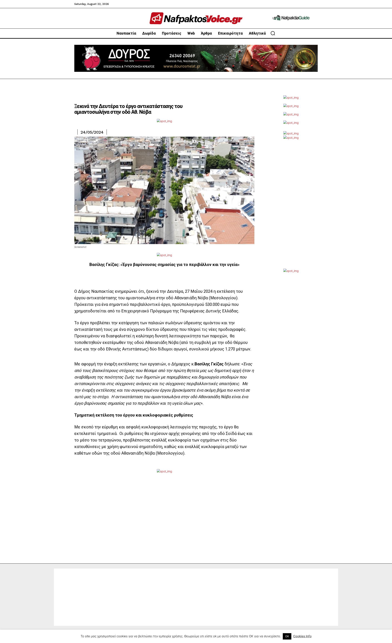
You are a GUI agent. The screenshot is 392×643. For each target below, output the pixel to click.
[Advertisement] (291, 207)
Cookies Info (302, 636)
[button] (273, 33)
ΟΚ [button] (287, 636)
